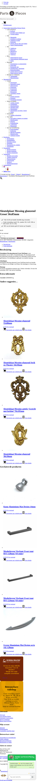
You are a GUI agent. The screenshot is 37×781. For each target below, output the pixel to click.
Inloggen (2, 728)
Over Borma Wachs (5, 716)
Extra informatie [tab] (7, 246)
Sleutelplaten (11, 241)
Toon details (27, 330)
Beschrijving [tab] (6, 244)
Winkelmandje (4, 729)
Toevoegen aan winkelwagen (8, 238)
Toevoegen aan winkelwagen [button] (14, 330)
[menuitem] (20, 2)
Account (5, 3)
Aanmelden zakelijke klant (7, 731)
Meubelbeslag (4, 241)
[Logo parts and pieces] (13, 17)
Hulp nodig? (20, 238)
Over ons (5, 2)
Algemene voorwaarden (6, 718)
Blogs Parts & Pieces (5, 721)
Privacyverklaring (5, 719)
